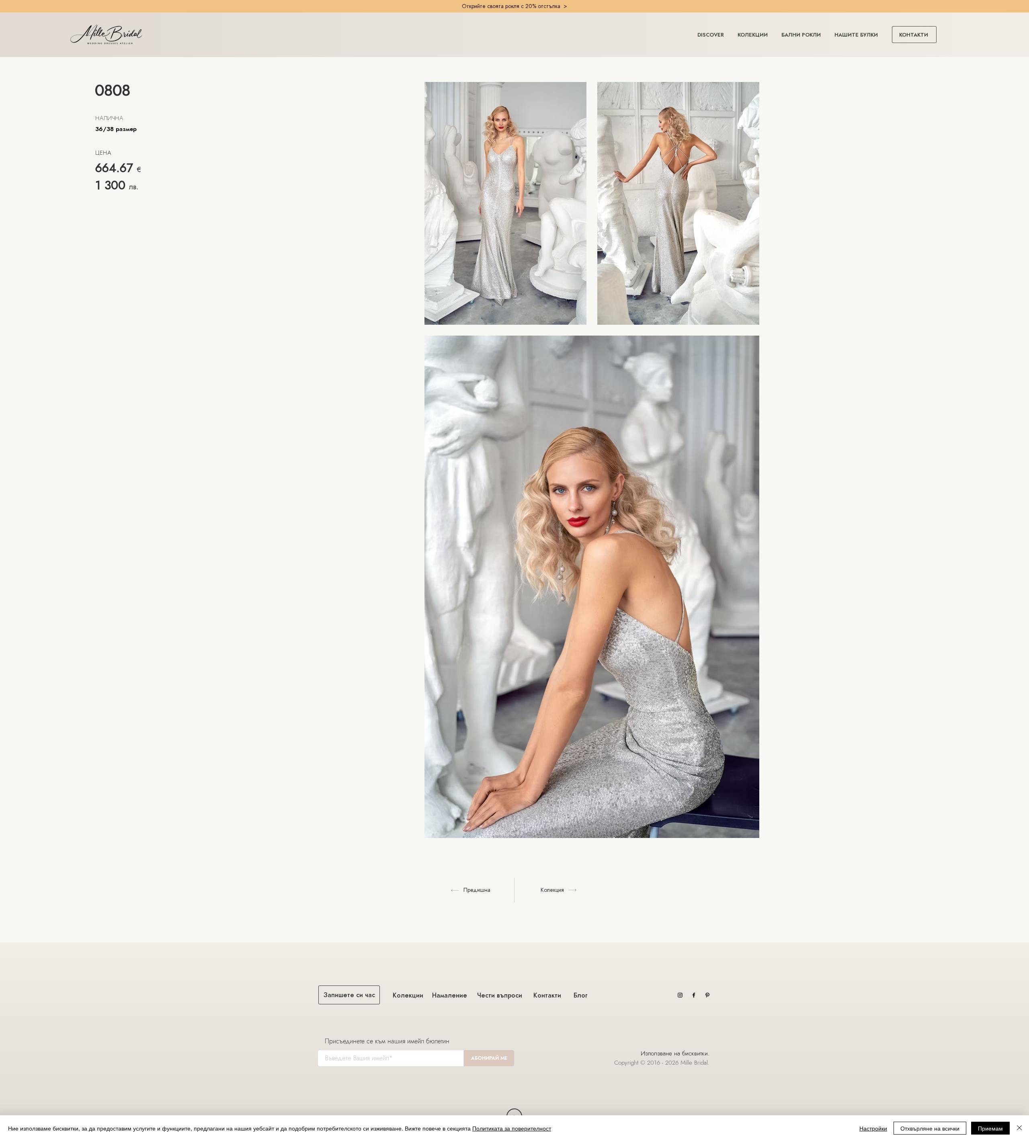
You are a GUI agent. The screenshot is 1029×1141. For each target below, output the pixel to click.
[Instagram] (680, 995)
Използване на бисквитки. (676, 1053)
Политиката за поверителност (511, 1128)
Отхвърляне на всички (929, 1128)
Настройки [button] (873, 1128)
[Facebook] (694, 995)
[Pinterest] (707, 995)
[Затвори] (1019, 1128)
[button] (711, 31)
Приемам (990, 1128)
